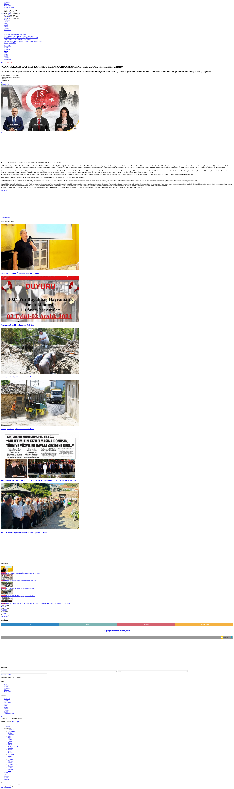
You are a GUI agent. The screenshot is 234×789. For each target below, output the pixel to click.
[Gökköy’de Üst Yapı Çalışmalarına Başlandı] (40, 373)
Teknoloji (35, 38)
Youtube (23, 34)
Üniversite (7, 20)
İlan (24, 39)
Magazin (36, 41)
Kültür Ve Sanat (18, 41)
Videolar (6, 4)
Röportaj (6, 41)
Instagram (18, 34)
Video (6, 774)
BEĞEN (3, 606)
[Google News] (5, 84)
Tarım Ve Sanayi (22, 38)
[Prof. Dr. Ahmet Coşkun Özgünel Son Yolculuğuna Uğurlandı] (40, 529)
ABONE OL (4, 616)
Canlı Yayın (7, 5)
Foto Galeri (7, 2)
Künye (6, 43)
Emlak (6, 26)
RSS (14, 43)
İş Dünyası (15, 39)
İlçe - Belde (7, 16)
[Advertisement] (55, 147)
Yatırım (21, 39)
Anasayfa (3, 62)
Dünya (31, 41)
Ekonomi (26, 41)
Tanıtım (9, 39)
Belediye (29, 38)
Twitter (12, 34)
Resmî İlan (7, 30)
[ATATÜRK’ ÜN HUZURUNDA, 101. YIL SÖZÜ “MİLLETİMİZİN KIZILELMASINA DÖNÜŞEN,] (40, 477)
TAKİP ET (4, 610)
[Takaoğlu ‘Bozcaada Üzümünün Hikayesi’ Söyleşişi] (40, 269)
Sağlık (6, 18)
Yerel (5, 39)
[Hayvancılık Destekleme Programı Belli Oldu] (40, 321)
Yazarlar (6, 776)
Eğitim (6, 23)
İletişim (11, 43)
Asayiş (6, 25)
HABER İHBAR (6, 787)
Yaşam (6, 21)
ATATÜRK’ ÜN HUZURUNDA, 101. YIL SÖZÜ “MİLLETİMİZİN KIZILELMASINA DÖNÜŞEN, (39, 481)
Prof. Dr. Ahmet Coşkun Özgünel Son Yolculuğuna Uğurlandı (24, 532)
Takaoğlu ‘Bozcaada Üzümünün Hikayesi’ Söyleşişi (20, 273)
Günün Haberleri (9, 7)
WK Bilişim (15, 721)
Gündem (28, 39)
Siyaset (11, 41)
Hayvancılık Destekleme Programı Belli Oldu (17, 325)
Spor (40, 41)
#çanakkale (4, 190)
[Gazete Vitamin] (6, 13)
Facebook (7, 34)
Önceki (3, 217)
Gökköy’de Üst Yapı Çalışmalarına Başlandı (17, 377)
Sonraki (7, 217)
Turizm (6, 28)
